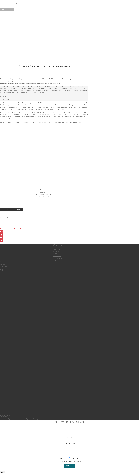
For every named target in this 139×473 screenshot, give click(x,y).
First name (69, 431)
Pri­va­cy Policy (56, 251)
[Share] (44, 240)
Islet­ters (1, 267)
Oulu (62, 245)
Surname (69, 437)
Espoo (54, 245)
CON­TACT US (70, 9)
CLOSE (2, 472)
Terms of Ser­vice (33, 419)
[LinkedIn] (44, 234)
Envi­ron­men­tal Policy (57, 256)
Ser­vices (1, 261)
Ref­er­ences (2, 263)
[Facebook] (44, 231)
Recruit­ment (2, 269)
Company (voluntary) (69, 443)
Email (69, 449)
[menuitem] (70, 11)
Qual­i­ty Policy (56, 253)
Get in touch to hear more (11, 209)
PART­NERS (70, 7)
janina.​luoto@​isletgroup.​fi (43, 194)
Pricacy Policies (76, 461)
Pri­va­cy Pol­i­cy (25, 419)
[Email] (44, 237)
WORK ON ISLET (70, 4)
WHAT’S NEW (70, 2)
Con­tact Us (2, 270)
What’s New (2, 264)
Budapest (58, 245)
